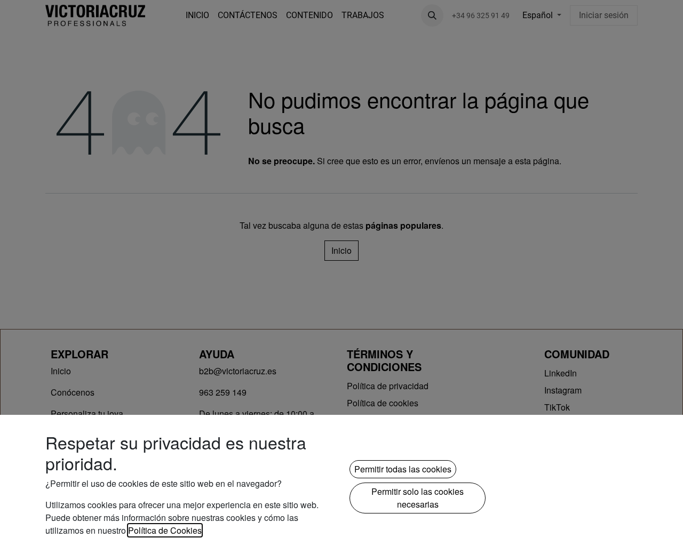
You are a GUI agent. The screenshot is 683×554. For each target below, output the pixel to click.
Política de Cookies (165, 530)
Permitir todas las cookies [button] (402, 469)
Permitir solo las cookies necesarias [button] (417, 497)
